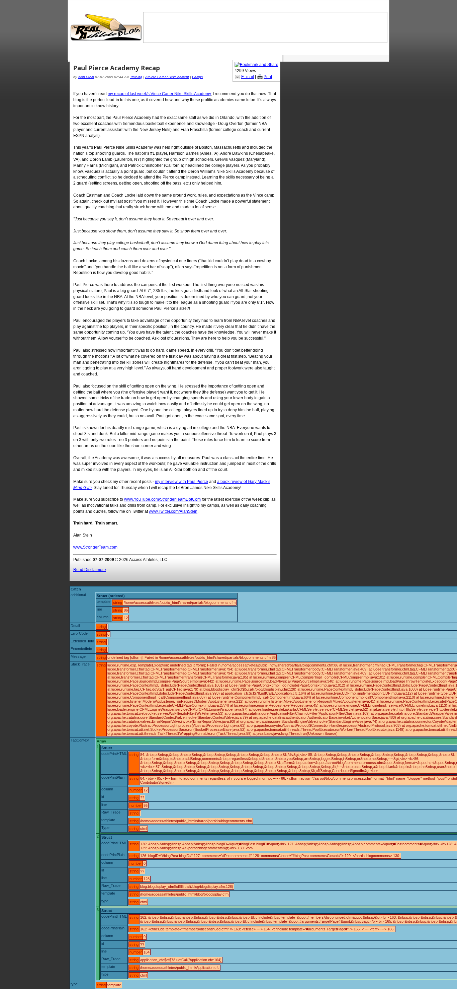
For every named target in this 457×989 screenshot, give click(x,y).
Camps (197, 77)
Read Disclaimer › (89, 569)
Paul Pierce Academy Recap (116, 68)
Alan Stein (86, 77)
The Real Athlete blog (107, 27)
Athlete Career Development (167, 77)
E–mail (247, 76)
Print (268, 76)
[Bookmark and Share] (256, 64)
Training (136, 77)
